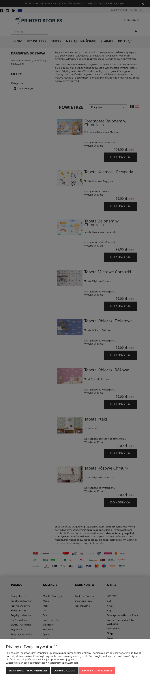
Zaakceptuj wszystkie (97, 670)
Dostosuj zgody (65, 670)
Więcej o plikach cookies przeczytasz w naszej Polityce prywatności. (42, 662)
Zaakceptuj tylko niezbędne (28, 670)
